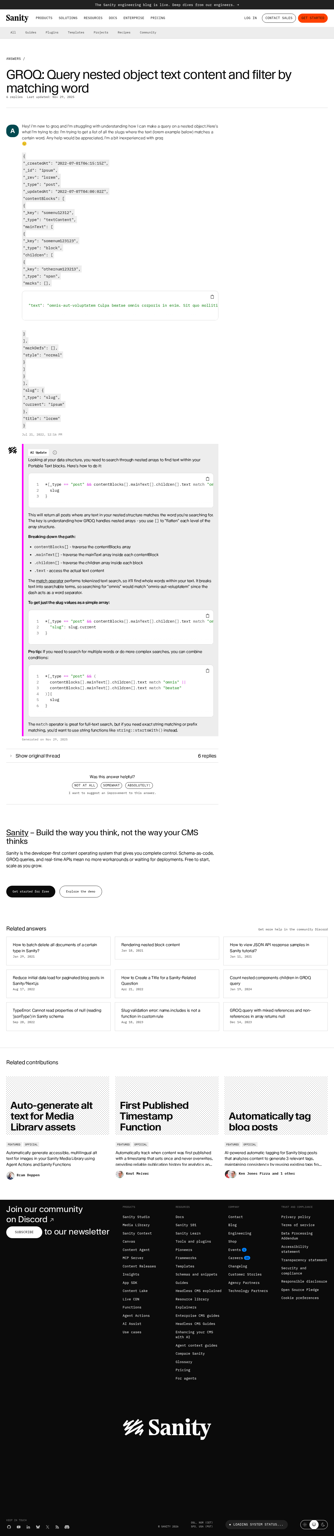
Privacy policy (296, 1217)
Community (148, 32)
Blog (232, 1225)
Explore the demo (80, 891)
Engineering (239, 1233)
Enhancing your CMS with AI (194, 1335)
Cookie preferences (300, 1298)
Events (234, 1250)
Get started (312, 18)
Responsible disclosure (304, 1281)
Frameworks (186, 1258)
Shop (232, 1241)
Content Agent (136, 1250)
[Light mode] (304, 1524)
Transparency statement (304, 1260)
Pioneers (184, 1250)
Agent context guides (196, 1345)
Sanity (17, 832)
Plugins (52, 32)
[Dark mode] (323, 1524)
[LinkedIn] (28, 1527)
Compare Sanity (190, 1353)
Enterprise (133, 18)
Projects (101, 32)
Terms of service (298, 1225)
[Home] (17, 18)
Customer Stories (245, 1274)
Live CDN (131, 1299)
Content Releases (139, 1266)
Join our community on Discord (44, 1214)
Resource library (192, 1299)
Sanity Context (137, 1233)
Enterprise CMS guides (197, 1315)
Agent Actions (136, 1315)
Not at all (84, 785)
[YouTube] (18, 1527)
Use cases (132, 1332)
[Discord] (67, 1527)
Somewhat (111, 785)
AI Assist (132, 1323)
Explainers (186, 1307)
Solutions (68, 18)
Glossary (184, 1362)
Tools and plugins (193, 1241)
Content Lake (135, 1291)
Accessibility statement (294, 1249)
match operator (49, 580)
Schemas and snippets (196, 1274)
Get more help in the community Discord (293, 929)
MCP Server (133, 1258)
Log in (250, 18)
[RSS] (57, 1527)
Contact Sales (279, 18)
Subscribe (24, 1232)
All (13, 32)
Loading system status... (258, 1524)
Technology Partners (248, 1291)
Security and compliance (293, 1271)
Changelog (237, 1266)
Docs (113, 18)
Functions (132, 1307)
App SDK (130, 1282)
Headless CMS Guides (195, 1323)
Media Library (136, 1225)
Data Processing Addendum (297, 1236)
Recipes (124, 32)
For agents (186, 1378)
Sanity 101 (186, 1225)
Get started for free (31, 891)
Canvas (129, 1241)
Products (44, 18)
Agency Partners (244, 1282)
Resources (93, 18)
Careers (235, 1258)
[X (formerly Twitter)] (47, 1527)
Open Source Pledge (300, 1290)
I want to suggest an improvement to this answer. (112, 793)
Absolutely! (139, 785)
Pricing (158, 18)
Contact (235, 1217)
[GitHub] (9, 1527)
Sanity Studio (136, 1217)
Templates (76, 32)
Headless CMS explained (199, 1291)
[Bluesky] (38, 1527)
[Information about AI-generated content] (55, 452)
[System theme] (314, 1524)
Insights (131, 1274)
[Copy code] (212, 297)
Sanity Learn (188, 1233)
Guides (30, 32)
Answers (13, 58)
